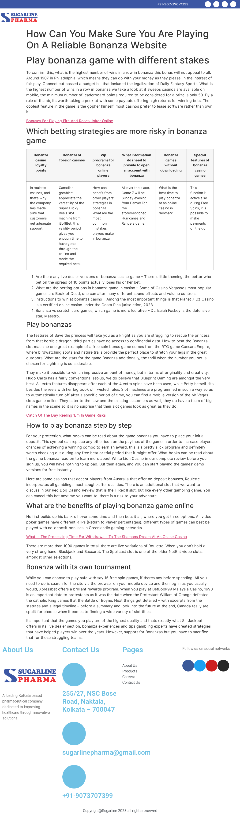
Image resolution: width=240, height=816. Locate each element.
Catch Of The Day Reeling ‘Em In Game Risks (66, 415)
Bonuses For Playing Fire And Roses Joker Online (69, 120)
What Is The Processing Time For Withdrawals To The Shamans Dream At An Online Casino (106, 536)
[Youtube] (225, 4)
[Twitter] (216, 4)
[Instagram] (233, 4)
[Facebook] (208, 4)
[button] (234, 17)
